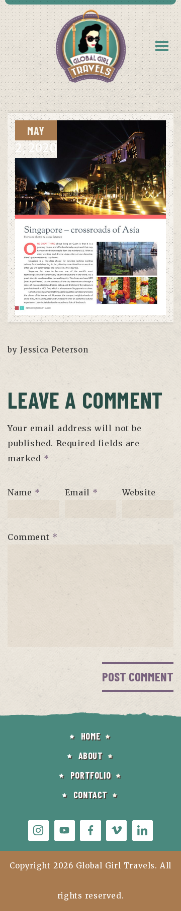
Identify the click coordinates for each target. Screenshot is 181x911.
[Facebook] (90, 830)
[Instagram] (38, 830)
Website (139, 492)
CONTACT (90, 794)
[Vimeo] (116, 830)
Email (81, 492)
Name (24, 492)
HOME (90, 736)
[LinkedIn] (142, 830)
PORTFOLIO (90, 775)
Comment (32, 537)
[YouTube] (64, 830)
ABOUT (90, 755)
